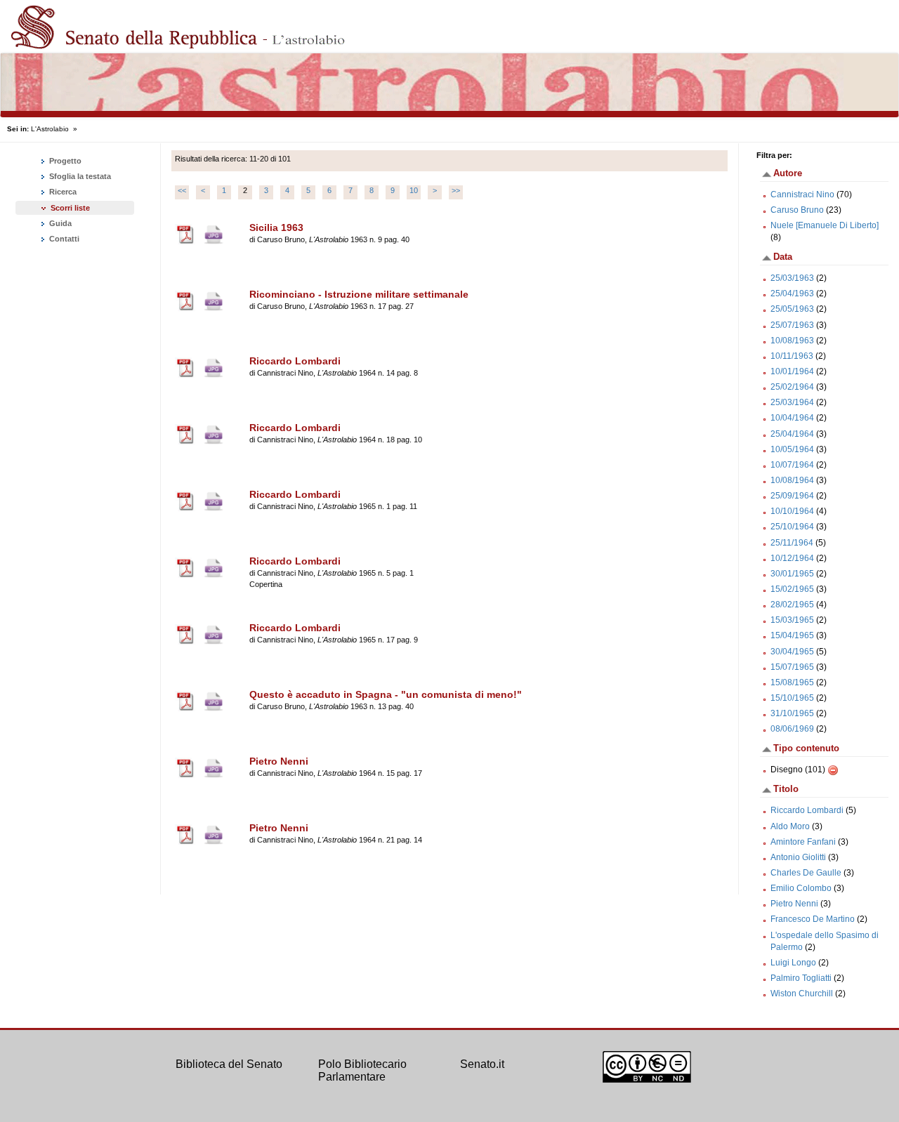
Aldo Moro (790, 826)
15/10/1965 (792, 698)
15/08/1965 (792, 682)
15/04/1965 (792, 635)
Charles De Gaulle (805, 873)
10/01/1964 (792, 371)
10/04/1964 (792, 418)
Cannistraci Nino (802, 194)
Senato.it (482, 1064)
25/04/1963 (792, 293)
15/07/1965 (792, 667)
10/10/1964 (792, 511)
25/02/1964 (792, 387)
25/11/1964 (791, 543)
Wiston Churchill (801, 993)
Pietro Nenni (794, 904)
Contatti (63, 239)
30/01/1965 (792, 574)
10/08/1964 (792, 480)
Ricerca (62, 191)
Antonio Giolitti (798, 857)
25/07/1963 (792, 325)
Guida (59, 223)
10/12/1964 (792, 558)
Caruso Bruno (797, 210)
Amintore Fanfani (803, 842)
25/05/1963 (792, 309)
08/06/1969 (792, 729)
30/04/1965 (792, 651)
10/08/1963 (792, 340)
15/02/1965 (792, 589)
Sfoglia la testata (79, 176)
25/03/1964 (792, 402)
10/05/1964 (792, 449)
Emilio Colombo (801, 888)
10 (413, 190)
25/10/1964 (792, 527)
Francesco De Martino (812, 919)
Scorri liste (70, 208)
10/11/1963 (791, 356)
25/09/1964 (792, 496)
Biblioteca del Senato (229, 1064)
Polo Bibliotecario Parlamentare (362, 1070)
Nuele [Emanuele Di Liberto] (824, 225)
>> (456, 190)
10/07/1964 (792, 465)
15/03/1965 (792, 620)
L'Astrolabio (50, 129)
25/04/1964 (792, 434)
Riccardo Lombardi (807, 810)
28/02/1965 (792, 604)
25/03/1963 (792, 278)
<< (182, 190)
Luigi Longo (793, 963)
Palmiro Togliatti (801, 978)
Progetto (64, 161)
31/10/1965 (792, 713)
